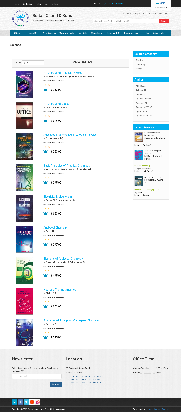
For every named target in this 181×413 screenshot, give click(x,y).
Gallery (55, 4)
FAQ (46, 4)
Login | (105, 3)
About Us (33, 33)
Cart (162, 3)
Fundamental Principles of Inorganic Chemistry (71, 320)
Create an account (116, 3)
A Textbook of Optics (56, 103)
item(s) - (160, 7)
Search (164, 21)
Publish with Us (114, 33)
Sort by (17, 62)
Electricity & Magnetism (57, 196)
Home (16, 4)
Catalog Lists (158, 33)
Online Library (97, 33)
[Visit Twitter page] (26, 402)
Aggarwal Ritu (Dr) (144, 116)
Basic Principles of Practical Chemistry (66, 165)
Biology (139, 69)
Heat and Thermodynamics (59, 289)
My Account (140, 13)
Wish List (163, 13)
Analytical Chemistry (55, 227)
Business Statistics (152, 133)
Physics (139, 60)
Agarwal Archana (143, 99)
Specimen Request (132, 33)
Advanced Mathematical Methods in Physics (70, 134)
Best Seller (83, 33)
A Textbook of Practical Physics (62, 72)
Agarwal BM (141, 103)
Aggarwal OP (142, 111)
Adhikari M (140, 94)
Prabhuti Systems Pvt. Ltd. (157, 409)
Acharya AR (141, 90)
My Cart (152, 13)
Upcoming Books (66, 33)
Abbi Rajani (141, 86)
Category (20, 33)
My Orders (127, 13)
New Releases (49, 33)
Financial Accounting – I (153, 177)
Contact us (27, 4)
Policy (38, 4)
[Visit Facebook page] (20, 402)
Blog (147, 33)
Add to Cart (45, 89)
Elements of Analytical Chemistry (63, 258)
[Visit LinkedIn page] (14, 402)
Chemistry (140, 64)
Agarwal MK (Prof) (144, 107)
